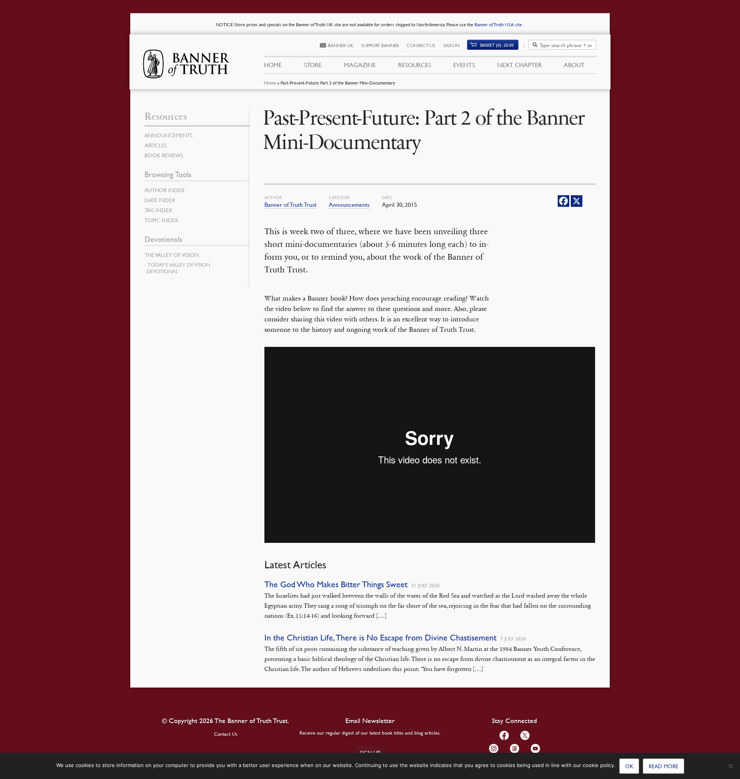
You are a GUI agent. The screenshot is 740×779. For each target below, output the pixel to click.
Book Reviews (164, 155)
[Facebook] (563, 201)
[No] (730, 766)
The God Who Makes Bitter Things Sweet (335, 584)
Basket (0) (497, 45)
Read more (663, 765)
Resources (414, 65)
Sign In (451, 45)
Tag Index (158, 210)
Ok (629, 765)
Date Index (160, 200)
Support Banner (380, 45)
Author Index (165, 190)
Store (313, 65)
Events (464, 65)
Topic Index (161, 220)
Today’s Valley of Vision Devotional (178, 268)
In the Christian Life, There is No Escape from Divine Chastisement (380, 637)
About (574, 65)
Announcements (349, 204)
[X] (576, 201)
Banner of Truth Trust (290, 204)
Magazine (360, 65)
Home (270, 83)
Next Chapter (519, 65)
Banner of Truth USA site (498, 24)
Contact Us (421, 45)
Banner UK (340, 45)
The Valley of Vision (172, 255)
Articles (155, 145)
